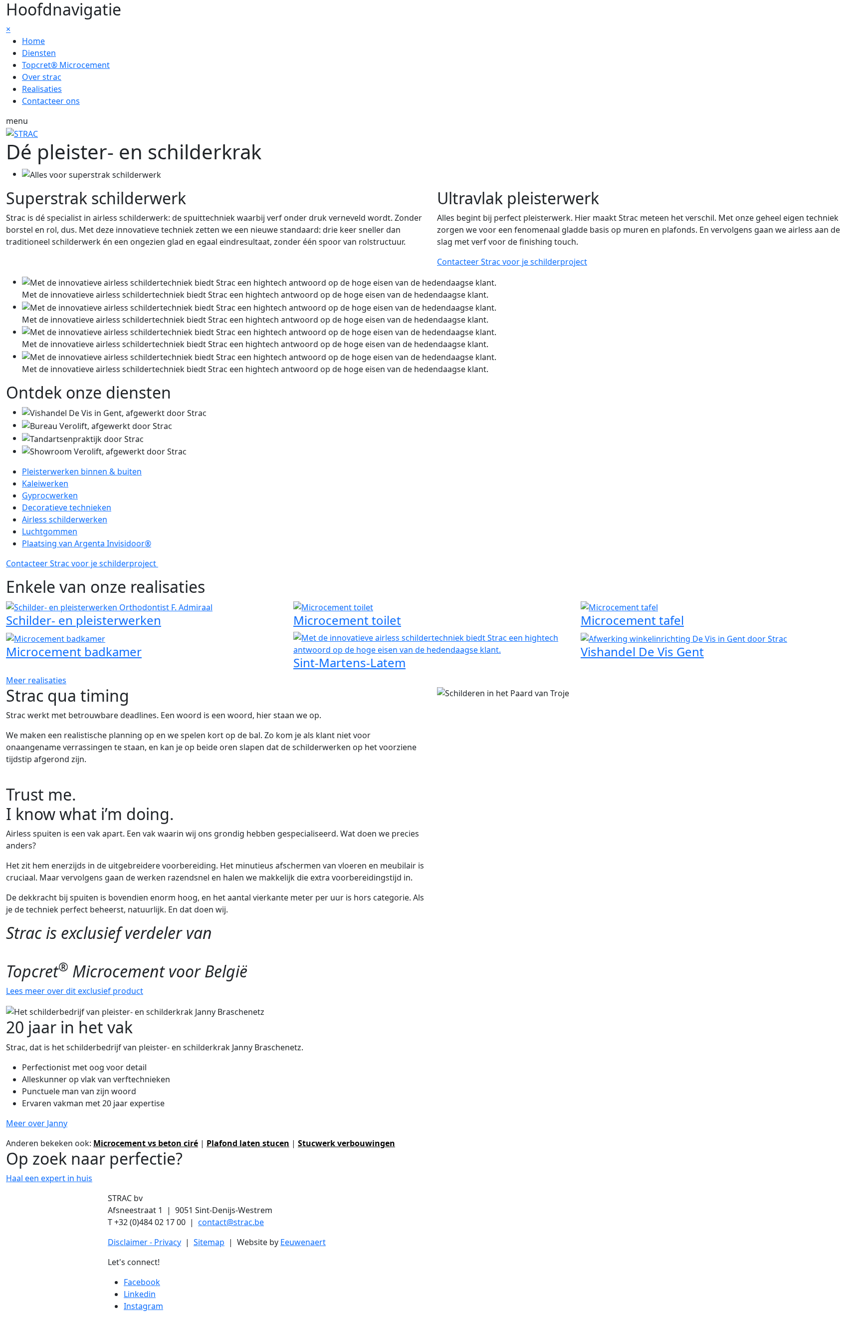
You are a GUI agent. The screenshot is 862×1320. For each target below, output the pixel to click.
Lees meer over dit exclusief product (74, 990)
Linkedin (140, 1294)
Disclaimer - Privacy (144, 1242)
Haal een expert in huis (49, 1178)
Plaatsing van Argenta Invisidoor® (86, 543)
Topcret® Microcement (66, 64)
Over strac (41, 76)
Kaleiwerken (45, 483)
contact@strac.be (231, 1222)
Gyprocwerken (50, 495)
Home (33, 40)
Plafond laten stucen (248, 1143)
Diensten (39, 52)
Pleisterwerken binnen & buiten (82, 471)
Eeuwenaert (303, 1242)
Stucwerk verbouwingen (346, 1143)
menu (17, 120)
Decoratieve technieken (66, 507)
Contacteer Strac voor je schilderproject (512, 261)
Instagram (143, 1306)
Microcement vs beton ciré (145, 1143)
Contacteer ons (51, 100)
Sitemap (209, 1242)
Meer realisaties (36, 680)
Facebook (142, 1282)
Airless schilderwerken (64, 519)
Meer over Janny (36, 1123)
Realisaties (42, 88)
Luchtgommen (49, 531)
